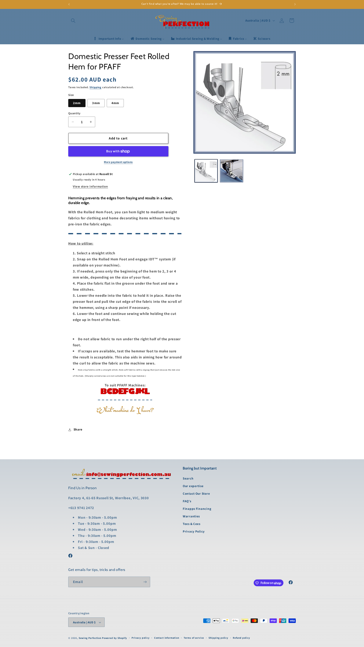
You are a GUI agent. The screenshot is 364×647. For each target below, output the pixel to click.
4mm (115, 103)
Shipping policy (218, 637)
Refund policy (241, 637)
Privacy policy (141, 637)
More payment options (118, 162)
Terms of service (194, 637)
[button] (73, 21)
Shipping (95, 87)
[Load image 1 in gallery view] (206, 170)
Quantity (74, 113)
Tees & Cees (191, 524)
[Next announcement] (295, 4)
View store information (90, 186)
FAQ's (187, 501)
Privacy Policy (194, 531)
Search (188, 478)
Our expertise (193, 486)
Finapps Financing (197, 509)
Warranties (191, 516)
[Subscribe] (145, 582)
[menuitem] (109, 38)
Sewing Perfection (90, 638)
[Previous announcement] (69, 4)
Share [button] (78, 429)
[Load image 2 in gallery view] (231, 170)
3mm (96, 103)
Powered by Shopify (114, 638)
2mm (77, 103)
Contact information (166, 637)
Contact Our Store (196, 494)
